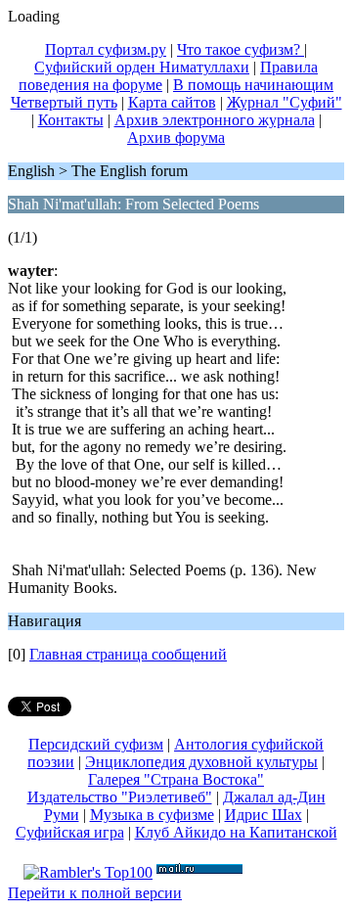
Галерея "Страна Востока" (176, 779)
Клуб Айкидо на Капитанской (236, 832)
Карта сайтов (172, 102)
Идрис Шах (263, 814)
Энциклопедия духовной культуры (201, 761)
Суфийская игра (70, 832)
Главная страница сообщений (128, 654)
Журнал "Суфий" (284, 102)
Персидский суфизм (95, 744)
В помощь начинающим (253, 84)
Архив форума (176, 137)
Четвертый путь (64, 102)
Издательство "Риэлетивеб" (119, 797)
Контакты (71, 120)
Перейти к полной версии (95, 893)
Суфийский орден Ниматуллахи (141, 67)
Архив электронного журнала (214, 120)
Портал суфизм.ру (105, 49)
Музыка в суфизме (152, 814)
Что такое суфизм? (240, 49)
